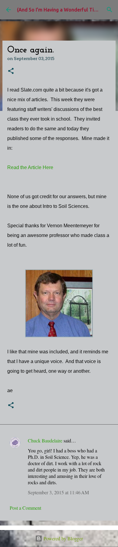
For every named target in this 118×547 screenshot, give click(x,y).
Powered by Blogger (62, 538)
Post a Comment (25, 508)
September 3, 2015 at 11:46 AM (58, 492)
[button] (11, 71)
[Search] (109, 9)
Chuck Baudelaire (45, 440)
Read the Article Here (30, 167)
